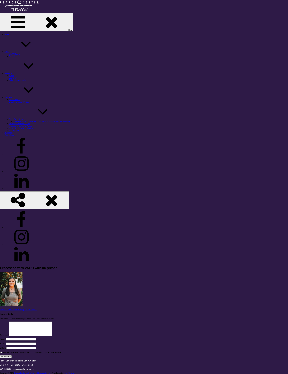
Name (3, 339)
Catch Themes (68, 373)
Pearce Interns (14, 99)
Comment (4, 335)
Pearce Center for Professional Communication (32, 373)
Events (11, 75)
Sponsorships (14, 78)
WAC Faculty (14, 130)
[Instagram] (21, 171)
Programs (8, 97)
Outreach (8, 73)
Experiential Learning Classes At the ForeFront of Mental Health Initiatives (42, 121)
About (6, 51)
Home (6, 34)
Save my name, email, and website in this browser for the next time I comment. (33, 352)
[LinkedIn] (21, 188)
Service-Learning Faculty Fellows (21, 128)
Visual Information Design (19, 102)
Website (3, 348)
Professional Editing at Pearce (20, 126)
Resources (8, 132)
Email (3, 343)
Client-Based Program (17, 119)
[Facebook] (21, 154)
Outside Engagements (17, 80)
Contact (12, 56)
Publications (9, 135)
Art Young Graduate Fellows (19, 123)
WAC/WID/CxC (14, 54)
